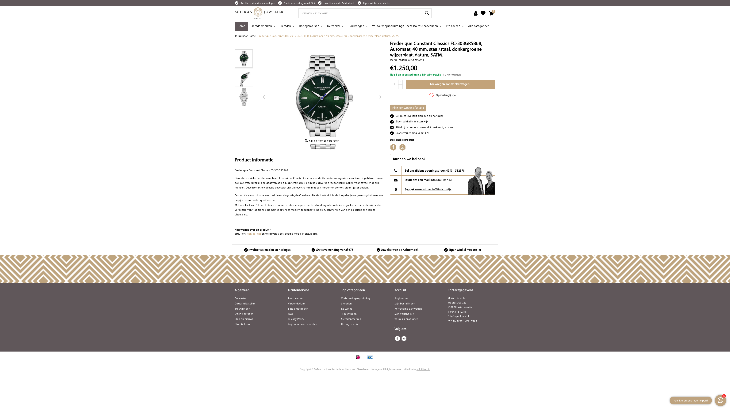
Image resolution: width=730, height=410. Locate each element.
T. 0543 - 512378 (457, 312)
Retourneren (295, 298)
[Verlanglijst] (483, 13)
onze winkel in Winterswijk (433, 189)
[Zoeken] (427, 13)
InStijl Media (423, 369)
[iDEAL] (359, 359)
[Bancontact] (371, 359)
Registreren (401, 298)
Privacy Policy (296, 319)
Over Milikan (242, 324)
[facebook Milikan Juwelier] (397, 338)
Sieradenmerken (351, 319)
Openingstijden (244, 314)
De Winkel (347, 309)
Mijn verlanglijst (404, 314)
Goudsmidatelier (245, 303)
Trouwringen (242, 309)
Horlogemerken (350, 324)
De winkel (240, 298)
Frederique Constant (410, 60)
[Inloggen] (476, 13)
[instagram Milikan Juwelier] (404, 338)
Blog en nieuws (244, 319)
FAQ (290, 314)
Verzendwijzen (296, 303)
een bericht (254, 234)
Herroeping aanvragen (408, 309)
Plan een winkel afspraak (408, 108)
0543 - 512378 (455, 170)
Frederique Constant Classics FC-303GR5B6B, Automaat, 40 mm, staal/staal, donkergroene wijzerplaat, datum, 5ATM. (328, 36)
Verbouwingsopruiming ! (356, 298)
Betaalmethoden (298, 309)
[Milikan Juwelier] (259, 13)
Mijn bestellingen (404, 303)
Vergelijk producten (406, 319)
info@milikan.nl (441, 180)
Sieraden (346, 303)
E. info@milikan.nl (458, 316)
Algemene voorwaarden (302, 324)
